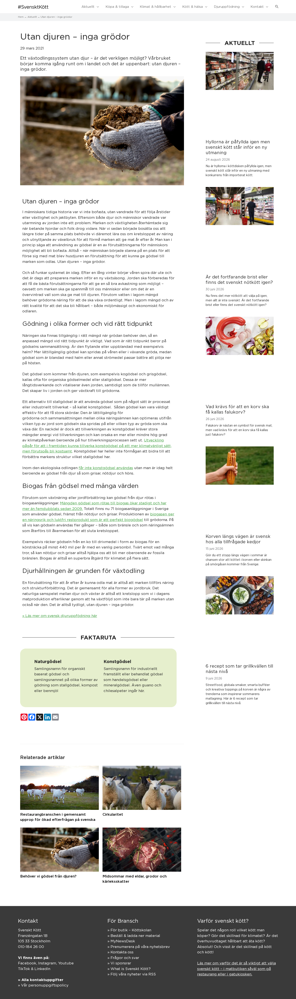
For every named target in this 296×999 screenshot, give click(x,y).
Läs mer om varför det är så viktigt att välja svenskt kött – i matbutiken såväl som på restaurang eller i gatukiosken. (236, 968)
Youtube (66, 963)
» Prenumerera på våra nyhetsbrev (138, 947)
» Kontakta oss (120, 952)
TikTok (24, 969)
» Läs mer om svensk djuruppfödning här (59, 616)
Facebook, (28, 963)
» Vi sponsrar (119, 963)
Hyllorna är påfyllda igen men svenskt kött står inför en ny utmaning (238, 147)
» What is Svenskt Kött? (129, 969)
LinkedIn (42, 969)
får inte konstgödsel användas (106, 468)
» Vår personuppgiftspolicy (43, 985)
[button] (277, 7)
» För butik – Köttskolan (129, 930)
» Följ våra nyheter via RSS (131, 974)
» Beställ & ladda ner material (133, 936)
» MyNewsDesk (121, 941)
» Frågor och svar (123, 958)
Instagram (47, 963)
